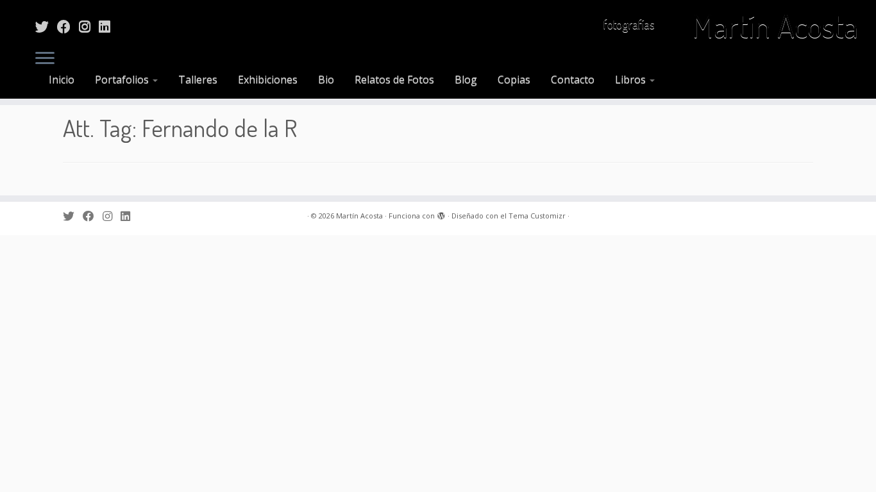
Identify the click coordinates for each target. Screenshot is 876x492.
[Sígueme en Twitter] (46, 26)
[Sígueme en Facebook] (68, 26)
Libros (631, 79)
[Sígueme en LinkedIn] (109, 26)
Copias (514, 79)
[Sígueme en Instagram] (89, 26)
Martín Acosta (775, 25)
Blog (466, 79)
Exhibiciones (268, 79)
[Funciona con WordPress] (441, 213)
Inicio (61, 79)
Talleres (197, 79)
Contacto (572, 79)
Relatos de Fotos (394, 79)
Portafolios (123, 79)
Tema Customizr (537, 215)
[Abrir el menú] (45, 59)
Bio (326, 79)
